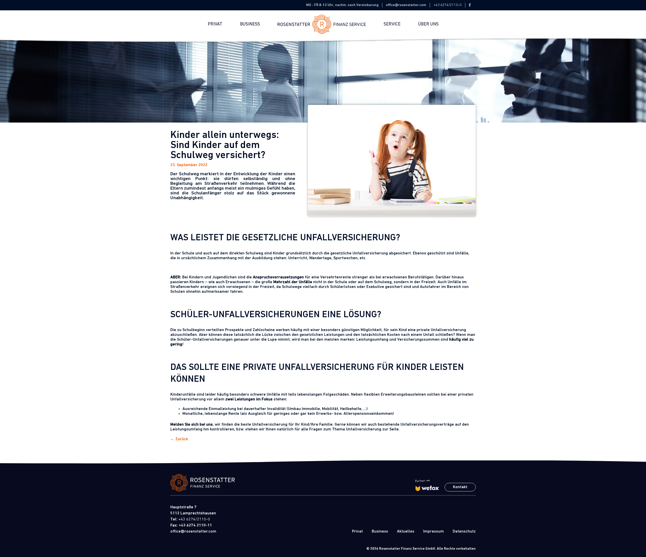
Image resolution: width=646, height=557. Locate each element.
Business (250, 24)
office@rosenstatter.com (406, 5)
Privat (215, 24)
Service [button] (392, 24)
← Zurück (179, 439)
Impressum (433, 532)
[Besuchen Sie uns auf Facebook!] (470, 5)
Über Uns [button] (428, 24)
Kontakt (460, 487)
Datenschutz (464, 532)
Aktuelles (405, 532)
